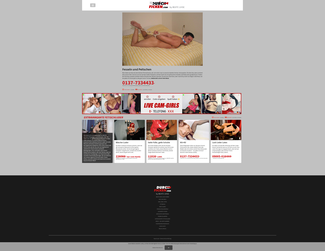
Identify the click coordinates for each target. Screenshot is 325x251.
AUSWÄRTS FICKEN (162, 211)
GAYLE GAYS (162, 226)
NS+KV (183, 142)
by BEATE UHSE (162, 192)
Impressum (156, 238)
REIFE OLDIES (162, 206)
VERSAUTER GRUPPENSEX (162, 214)
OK (168, 247)
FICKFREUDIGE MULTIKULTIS (162, 223)
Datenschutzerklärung (165, 238)
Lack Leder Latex (219, 142)
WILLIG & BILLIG (162, 228)
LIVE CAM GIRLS (162, 199)
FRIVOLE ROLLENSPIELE (162, 209)
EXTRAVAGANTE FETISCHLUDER (162, 219)
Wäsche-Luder (122, 142)
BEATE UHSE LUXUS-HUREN (162, 197)
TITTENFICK (162, 204)
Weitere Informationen (158, 247)
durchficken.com (162, 186)
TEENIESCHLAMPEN (162, 216)
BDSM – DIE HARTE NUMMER (162, 221)
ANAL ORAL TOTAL (162, 201)
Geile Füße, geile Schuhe (159, 142)
